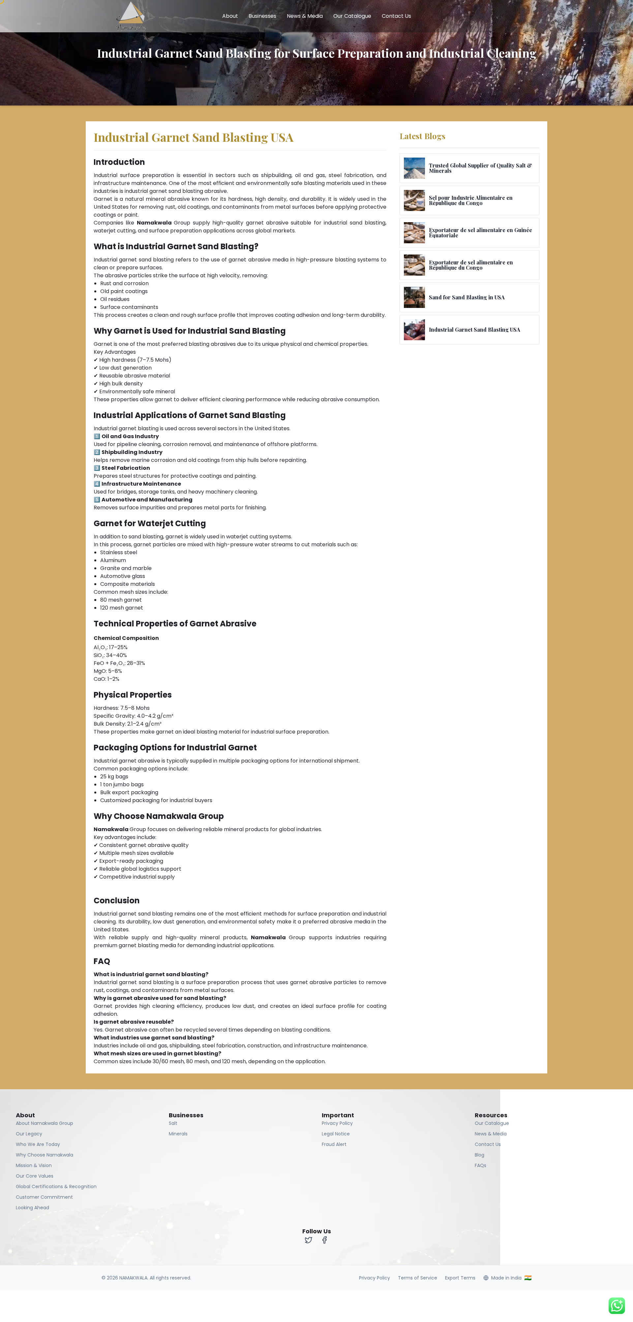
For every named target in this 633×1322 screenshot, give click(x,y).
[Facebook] (324, 1240)
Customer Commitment (44, 1197)
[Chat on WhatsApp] (617, 1305)
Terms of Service (417, 1278)
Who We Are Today (38, 1144)
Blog (479, 1155)
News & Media (305, 16)
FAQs (480, 1165)
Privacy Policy (337, 1123)
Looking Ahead (32, 1207)
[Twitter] (309, 1240)
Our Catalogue (352, 16)
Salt (173, 1123)
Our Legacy (29, 1133)
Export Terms (460, 1278)
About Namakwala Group (44, 1123)
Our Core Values (34, 1176)
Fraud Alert (334, 1144)
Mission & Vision (34, 1165)
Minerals (178, 1133)
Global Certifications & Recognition (56, 1186)
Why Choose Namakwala (44, 1155)
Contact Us (396, 16)
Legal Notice (336, 1133)
